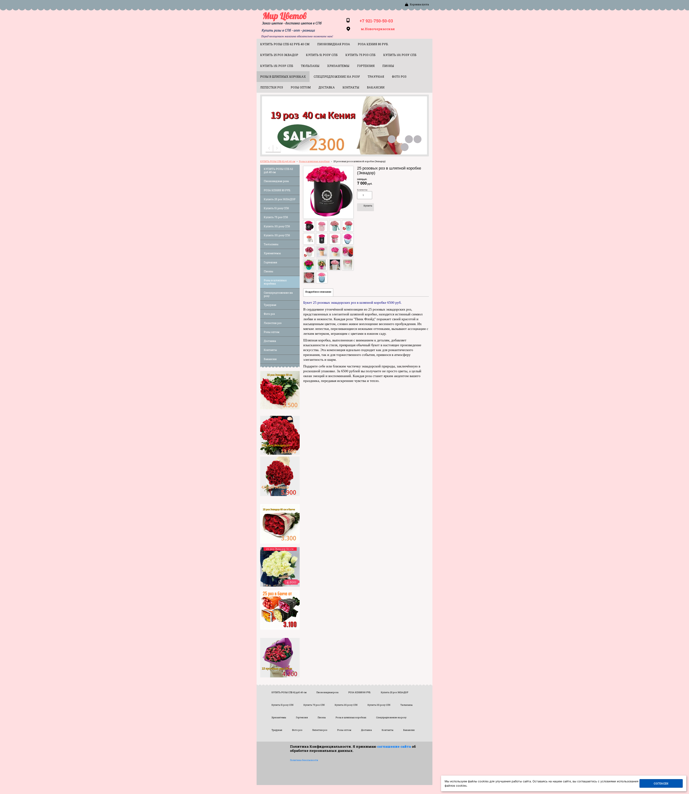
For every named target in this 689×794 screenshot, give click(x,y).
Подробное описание (318, 291)
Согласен (661, 783)
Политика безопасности (304, 760)
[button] (269, 149)
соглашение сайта (394, 746)
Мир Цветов (284, 15)
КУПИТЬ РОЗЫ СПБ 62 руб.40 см (277, 161)
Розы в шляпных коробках (314, 161)
